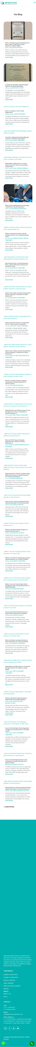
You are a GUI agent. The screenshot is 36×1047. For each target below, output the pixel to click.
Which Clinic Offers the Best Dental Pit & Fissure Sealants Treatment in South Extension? (17, 294)
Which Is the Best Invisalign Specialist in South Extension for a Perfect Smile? (17, 558)
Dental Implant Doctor (21, 790)
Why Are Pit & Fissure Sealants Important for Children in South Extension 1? (15, 441)
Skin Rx (6, 989)
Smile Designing (18, 385)
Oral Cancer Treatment (20, 415)
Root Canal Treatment (20, 326)
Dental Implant (18, 47)
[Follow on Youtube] (18, 1028)
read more (9, 57)
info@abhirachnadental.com (13, 1014)
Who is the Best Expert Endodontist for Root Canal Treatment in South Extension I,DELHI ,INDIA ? (17, 44)
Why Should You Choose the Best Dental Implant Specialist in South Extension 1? (18, 788)
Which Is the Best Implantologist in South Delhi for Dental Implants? (16, 698)
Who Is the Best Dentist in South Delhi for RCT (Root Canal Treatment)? (17, 323)
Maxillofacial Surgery (12, 986)
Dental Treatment (19, 268)
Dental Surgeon (18, 533)
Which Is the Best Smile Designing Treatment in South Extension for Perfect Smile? (16, 382)
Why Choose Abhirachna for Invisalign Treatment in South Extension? (17, 206)
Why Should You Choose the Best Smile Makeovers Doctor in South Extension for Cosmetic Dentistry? (17, 475)
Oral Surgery (9, 983)
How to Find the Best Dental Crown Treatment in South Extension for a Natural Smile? (16, 761)
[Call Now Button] (32, 1043)
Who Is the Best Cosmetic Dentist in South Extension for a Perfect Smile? (16, 640)
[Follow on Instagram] (5, 1028)
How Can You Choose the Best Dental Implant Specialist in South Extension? (17, 502)
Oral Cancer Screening (20, 168)
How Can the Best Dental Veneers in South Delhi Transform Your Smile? (16, 612)
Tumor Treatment (20, 114)
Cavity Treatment (19, 140)
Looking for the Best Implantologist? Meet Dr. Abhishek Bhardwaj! (16, 85)
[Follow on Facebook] (9, 1028)
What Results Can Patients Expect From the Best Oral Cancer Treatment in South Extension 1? (17, 412)
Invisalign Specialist (20, 208)
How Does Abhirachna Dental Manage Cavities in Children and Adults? (17, 138)
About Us (7, 994)
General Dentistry (10, 974)
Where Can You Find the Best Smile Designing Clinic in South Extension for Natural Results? (17, 585)
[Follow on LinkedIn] (13, 1028)
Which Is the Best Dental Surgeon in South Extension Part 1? (16, 530)
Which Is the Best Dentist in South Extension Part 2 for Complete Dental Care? (17, 235)
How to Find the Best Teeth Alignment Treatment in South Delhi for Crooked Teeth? (17, 729)
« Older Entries (9, 807)
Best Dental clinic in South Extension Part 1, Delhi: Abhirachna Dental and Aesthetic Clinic (16, 265)
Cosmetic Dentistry (11, 977)
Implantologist (18, 88)
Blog (5, 996)
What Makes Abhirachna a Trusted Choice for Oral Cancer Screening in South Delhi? (16, 165)
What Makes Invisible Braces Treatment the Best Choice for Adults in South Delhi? (17, 668)
